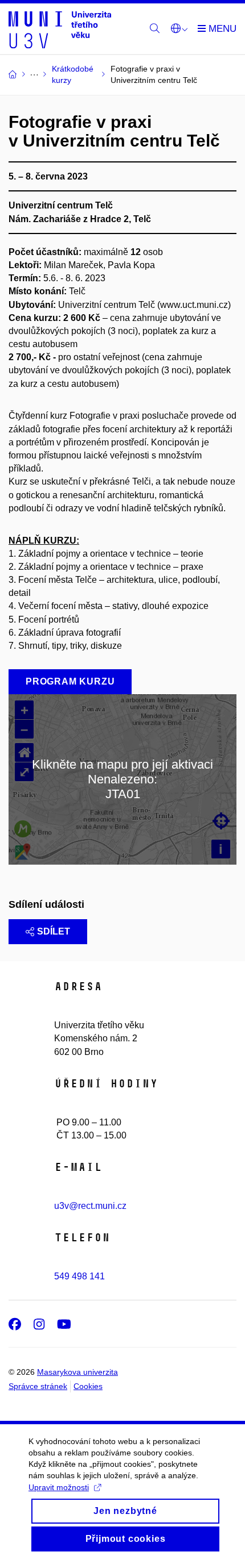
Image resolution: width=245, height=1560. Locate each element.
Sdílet (53, 931)
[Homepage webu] (60, 29)
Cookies (88, 1386)
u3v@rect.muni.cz (90, 1206)
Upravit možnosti (58, 1487)
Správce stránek (38, 1386)
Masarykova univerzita (77, 1372)
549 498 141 (79, 1276)
